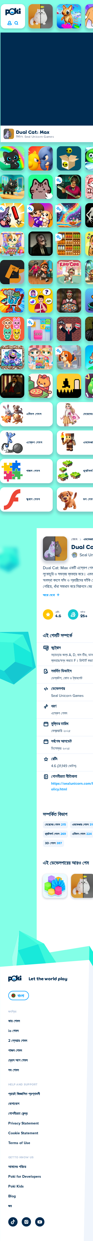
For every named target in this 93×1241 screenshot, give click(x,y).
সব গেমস (13, 1070)
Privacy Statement (23, 1123)
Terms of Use (19, 1143)
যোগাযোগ (13, 1104)
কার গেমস (14, 1021)
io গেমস (13, 1031)
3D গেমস (53, 843)
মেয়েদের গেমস (55, 824)
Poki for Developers (24, 1176)
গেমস (74, 539)
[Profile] (9, 23)
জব (10, 1206)
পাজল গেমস (15, 1050)
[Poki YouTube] (39, 1222)
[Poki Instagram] (26, 1222)
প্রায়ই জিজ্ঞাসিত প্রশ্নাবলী (24, 1094)
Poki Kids (16, 1186)
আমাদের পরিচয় (17, 1167)
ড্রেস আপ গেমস (18, 1060)
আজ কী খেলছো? (16, 23)
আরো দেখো (49, 595)
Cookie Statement (23, 1133)
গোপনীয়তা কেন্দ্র (18, 1113)
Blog (12, 1196)
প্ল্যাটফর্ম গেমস (55, 834)
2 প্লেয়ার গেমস (17, 1041)
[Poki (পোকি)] (13, 11)
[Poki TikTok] (13, 1222)
